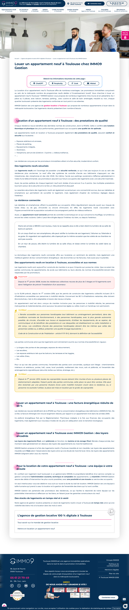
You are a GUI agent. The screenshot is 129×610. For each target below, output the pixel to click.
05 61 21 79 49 (19, 577)
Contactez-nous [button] (108, 597)
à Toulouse (23, 10)
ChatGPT (38, 83)
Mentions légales (112, 570)
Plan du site (114, 574)
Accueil (17, 58)
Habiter (28, 4)
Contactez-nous (94, 3)
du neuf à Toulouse (104, 10)
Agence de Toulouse (88, 10)
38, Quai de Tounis (76, 3)
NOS (125, 35)
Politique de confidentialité (113, 565)
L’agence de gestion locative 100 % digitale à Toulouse (36, 58)
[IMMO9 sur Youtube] (26, 586)
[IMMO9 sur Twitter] (19, 586)
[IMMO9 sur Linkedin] (33, 586)
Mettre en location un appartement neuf (36, 529)
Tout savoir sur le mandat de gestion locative (38, 522)
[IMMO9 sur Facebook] (12, 586)
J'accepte (116, 608)
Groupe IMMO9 (112, 560)
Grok (74, 83)
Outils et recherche (120, 10)
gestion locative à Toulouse (55, 106)
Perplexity (57, 83)
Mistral (91, 83)
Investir (36, 4)
